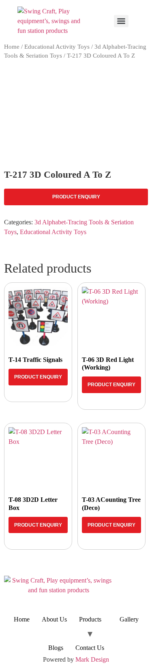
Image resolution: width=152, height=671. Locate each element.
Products (90, 619)
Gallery (129, 619)
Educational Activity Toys (57, 46)
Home (11, 46)
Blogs (55, 647)
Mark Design (92, 659)
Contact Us (89, 647)
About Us (54, 619)
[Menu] (121, 21)
